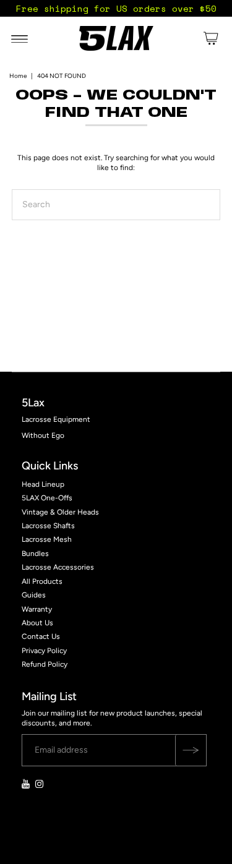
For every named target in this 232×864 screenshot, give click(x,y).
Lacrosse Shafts (48, 525)
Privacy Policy (44, 650)
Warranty (37, 609)
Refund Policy (44, 664)
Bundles (35, 553)
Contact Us (41, 636)
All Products (42, 581)
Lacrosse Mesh (47, 539)
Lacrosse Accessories (58, 567)
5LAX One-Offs (47, 498)
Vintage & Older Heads (60, 512)
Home (18, 76)
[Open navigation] (19, 38)
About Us (37, 622)
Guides (34, 595)
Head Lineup (43, 484)
